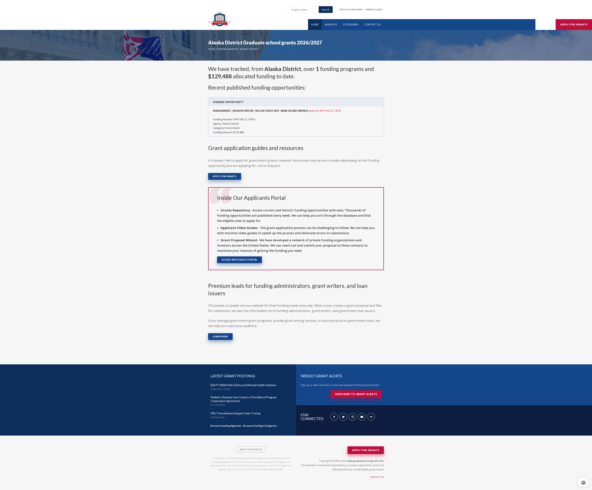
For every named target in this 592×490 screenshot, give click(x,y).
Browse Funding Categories (260, 425)
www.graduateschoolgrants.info (365, 461)
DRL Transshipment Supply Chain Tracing (235, 413)
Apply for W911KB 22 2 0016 (324, 110)
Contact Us (373, 24)
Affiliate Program (350, 9)
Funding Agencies (227, 48)
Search (326, 9)
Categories (350, 24)
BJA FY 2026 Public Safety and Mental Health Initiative (243, 385)
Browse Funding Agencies (226, 425)
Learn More (220, 336)
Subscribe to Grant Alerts (356, 394)
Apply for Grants (573, 24)
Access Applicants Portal (239, 259)
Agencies (331, 24)
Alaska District (249, 48)
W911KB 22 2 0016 (244, 119)
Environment (232, 128)
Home (315, 24)
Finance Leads (373, 9)
